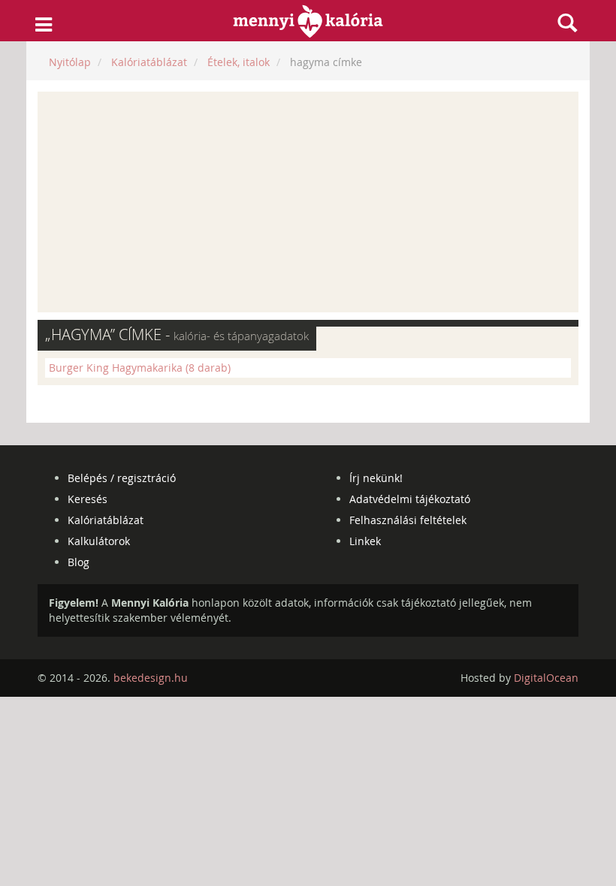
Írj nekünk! (376, 478)
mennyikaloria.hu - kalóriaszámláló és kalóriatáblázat (308, 21)
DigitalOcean (546, 678)
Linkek (365, 541)
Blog (78, 562)
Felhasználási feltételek (408, 520)
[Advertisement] (308, 202)
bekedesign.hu (150, 678)
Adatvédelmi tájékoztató (409, 499)
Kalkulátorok (99, 541)
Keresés (87, 499)
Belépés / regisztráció (122, 478)
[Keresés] (567, 22)
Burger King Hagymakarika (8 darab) (140, 367)
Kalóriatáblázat (105, 520)
